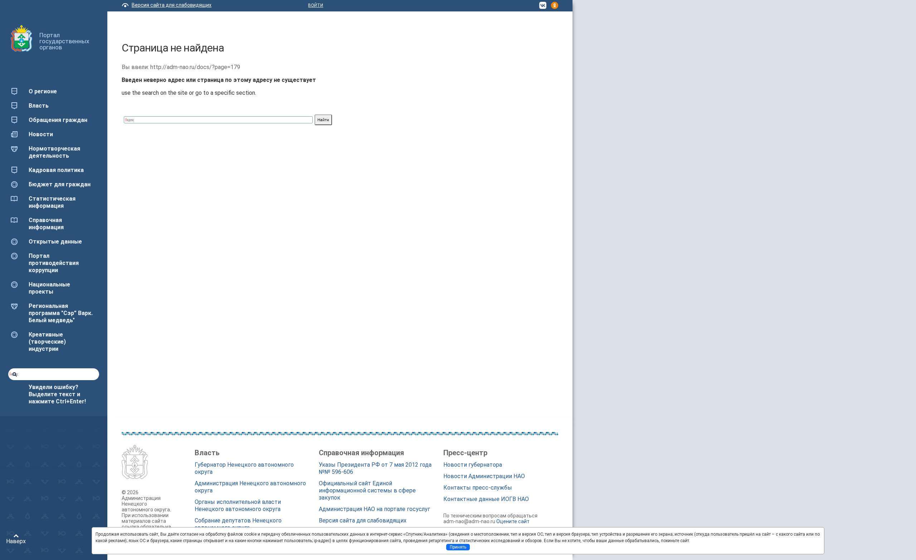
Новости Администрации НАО (484, 476)
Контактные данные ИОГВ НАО (486, 499)
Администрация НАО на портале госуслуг (374, 509)
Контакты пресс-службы (477, 487)
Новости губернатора (472, 464)
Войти (315, 5)
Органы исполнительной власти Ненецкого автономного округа (238, 505)
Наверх (16, 541)
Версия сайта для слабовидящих (171, 5)
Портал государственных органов (64, 41)
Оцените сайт (513, 521)
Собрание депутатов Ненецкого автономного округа (238, 524)
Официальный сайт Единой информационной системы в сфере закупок (367, 490)
